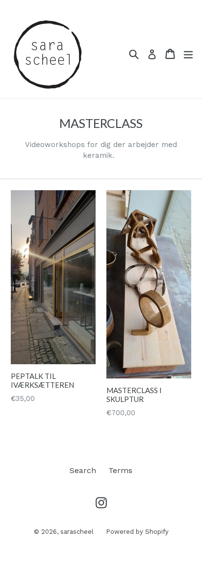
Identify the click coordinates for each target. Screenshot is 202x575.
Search (83, 470)
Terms (120, 470)
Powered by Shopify (137, 531)
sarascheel (77, 531)
